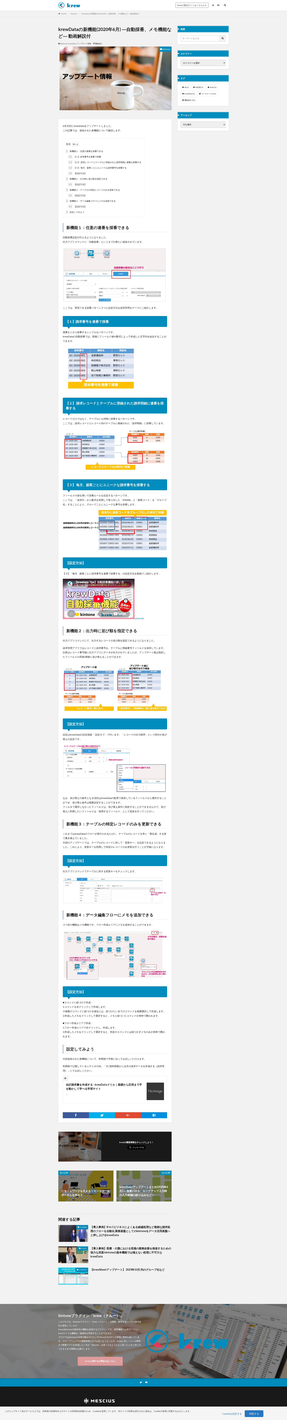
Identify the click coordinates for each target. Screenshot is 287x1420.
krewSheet (83, 1270)
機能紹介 (98, 43)
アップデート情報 (84, 43)
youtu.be (139, 618)
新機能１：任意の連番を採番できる (84, 151)
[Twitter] (102, 1115)
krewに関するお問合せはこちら (100, 1361)
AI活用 (199, 87)
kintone (74, 14)
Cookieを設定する (232, 1413)
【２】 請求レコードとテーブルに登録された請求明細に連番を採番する (105, 162)
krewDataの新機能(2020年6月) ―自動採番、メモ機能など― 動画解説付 (110, 14)
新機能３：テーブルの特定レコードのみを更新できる (93, 190)
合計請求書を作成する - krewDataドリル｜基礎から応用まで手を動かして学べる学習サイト (104, 1086)
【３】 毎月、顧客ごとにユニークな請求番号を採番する (98, 167)
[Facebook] (76, 1115)
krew (213, 87)
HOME (63, 14)
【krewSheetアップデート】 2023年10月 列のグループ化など (127, 1269)
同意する (254, 1413)
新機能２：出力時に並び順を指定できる (86, 179)
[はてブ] (154, 1115)
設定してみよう (75, 212)
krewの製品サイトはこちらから (192, 5)
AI (186, 87)
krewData (72, 43)
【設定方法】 (77, 173)
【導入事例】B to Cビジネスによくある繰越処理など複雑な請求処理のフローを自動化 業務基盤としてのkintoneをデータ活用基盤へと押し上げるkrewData (130, 1231)
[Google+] (128, 1115)
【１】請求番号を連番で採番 (85, 156)
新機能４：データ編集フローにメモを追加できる (91, 201)
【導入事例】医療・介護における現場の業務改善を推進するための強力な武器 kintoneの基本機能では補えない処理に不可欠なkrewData (130, 1252)
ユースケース (208, 94)
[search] (223, 38)
